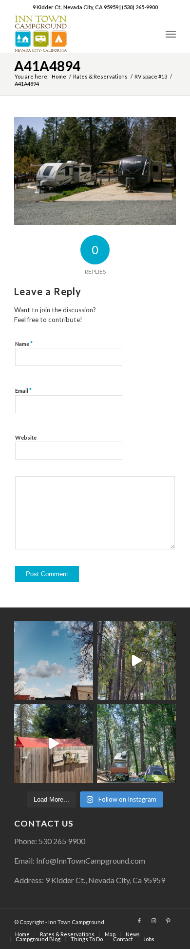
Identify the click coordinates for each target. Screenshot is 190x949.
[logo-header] (78, 33)
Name (24, 343)
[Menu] (171, 33)
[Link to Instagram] (154, 920)
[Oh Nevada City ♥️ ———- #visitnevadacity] (53, 660)
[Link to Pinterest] (168, 920)
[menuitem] (171, 33)
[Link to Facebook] (139, 920)
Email (23, 390)
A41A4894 (47, 66)
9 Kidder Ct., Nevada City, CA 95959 (76, 7)
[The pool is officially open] (53, 743)
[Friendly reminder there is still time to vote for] (136, 743)
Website (26, 437)
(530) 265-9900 (140, 7)
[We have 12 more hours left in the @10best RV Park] (136, 660)
